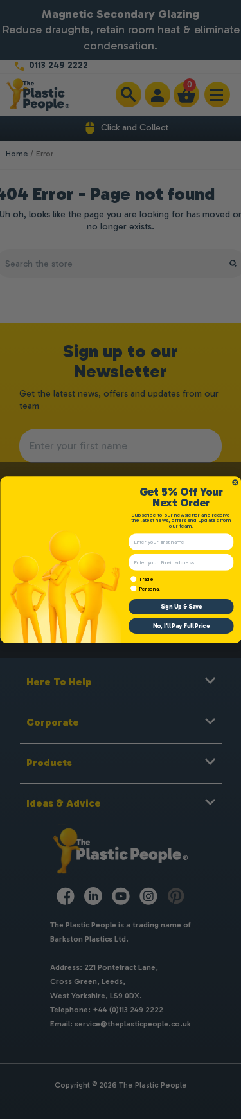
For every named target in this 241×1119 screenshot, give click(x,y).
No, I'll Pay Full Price (180, 626)
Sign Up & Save (180, 607)
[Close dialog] (235, 482)
